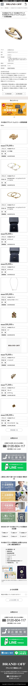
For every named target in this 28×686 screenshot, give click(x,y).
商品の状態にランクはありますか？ (11, 594)
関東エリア (5, 532)
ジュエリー (9, 54)
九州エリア (23, 536)
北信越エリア (24, 532)
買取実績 (6, 8)
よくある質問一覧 (14, 600)
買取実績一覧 (14, 430)
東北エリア (14, 536)
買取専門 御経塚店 (11, 68)
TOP (2, 8)
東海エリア (5, 536)
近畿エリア (14, 532)
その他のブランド (10, 49)
